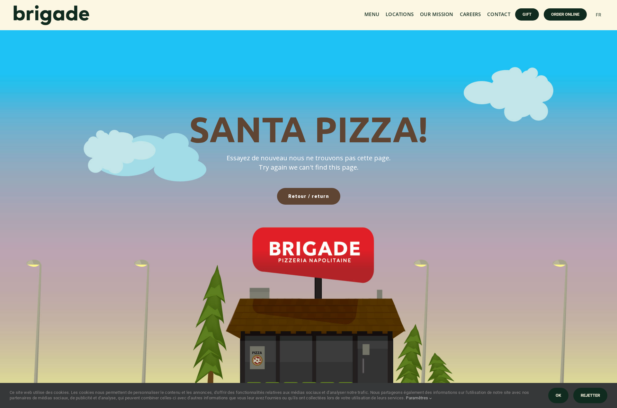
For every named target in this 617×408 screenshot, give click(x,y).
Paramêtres (417, 397)
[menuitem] (599, 14)
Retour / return (308, 196)
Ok (558, 395)
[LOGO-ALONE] (51, 8)
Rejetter (590, 395)
